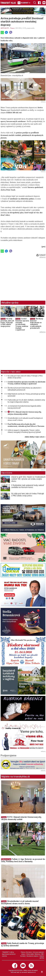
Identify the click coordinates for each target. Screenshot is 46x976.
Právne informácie (26, 952)
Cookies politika (41, 957)
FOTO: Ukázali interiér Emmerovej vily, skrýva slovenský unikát (24, 413)
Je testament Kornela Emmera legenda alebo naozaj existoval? (24, 407)
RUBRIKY (25, 3)
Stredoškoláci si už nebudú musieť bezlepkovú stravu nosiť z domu (25, 419)
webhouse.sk (32, 972)
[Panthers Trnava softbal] (23, 764)
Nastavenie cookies (32, 956)
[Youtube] (44, 2)
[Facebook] (39, 2)
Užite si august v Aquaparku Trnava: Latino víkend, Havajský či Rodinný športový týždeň (24, 431)
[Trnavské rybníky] (23, 10)
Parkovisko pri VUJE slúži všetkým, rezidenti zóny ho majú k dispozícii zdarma (26, 401)
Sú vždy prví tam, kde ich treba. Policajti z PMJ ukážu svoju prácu (7, 322)
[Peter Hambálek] (23, 592)
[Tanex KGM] (23, 518)
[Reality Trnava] (23, 736)
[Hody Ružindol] (23, 651)
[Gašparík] (23, 622)
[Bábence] (23, 708)
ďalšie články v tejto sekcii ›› (35, 437)
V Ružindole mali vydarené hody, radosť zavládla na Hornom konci (27, 486)
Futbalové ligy (6, 859)
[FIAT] (23, 548)
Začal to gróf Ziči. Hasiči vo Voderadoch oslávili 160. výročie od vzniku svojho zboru (28, 479)
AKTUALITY (5, 28)
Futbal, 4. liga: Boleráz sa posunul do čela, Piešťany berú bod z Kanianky (23, 860)
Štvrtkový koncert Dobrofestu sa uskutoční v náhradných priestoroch (36, 323)
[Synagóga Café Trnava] (23, 454)
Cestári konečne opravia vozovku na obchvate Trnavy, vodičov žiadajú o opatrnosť (22, 324)
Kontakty (22, 956)
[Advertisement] (22, 277)
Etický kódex (30, 954)
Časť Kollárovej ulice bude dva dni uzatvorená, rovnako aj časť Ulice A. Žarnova (26, 425)
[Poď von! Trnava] (23, 155)
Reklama (37, 954)
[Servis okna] (23, 570)
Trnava (12, 28)
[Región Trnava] (23, 680)
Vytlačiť (42, 255)
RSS (42, 954)
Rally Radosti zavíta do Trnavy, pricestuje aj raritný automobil (26, 395)
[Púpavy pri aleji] (23, 89)
